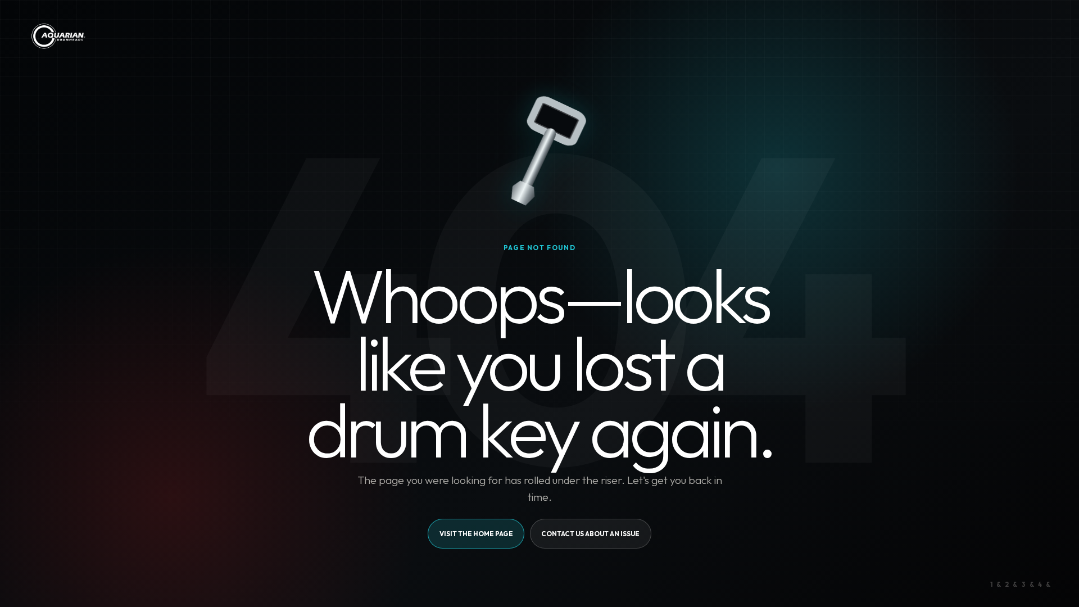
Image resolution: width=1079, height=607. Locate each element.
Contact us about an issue (590, 533)
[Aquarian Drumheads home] (57, 36)
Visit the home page (476, 533)
